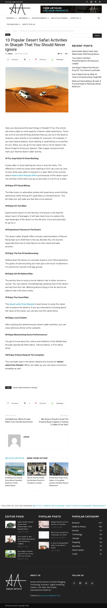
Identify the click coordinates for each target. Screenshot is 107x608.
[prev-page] (34, 490)
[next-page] (38, 490)
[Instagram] (91, 2)
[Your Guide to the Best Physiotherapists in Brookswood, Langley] (10, 539)
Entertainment (39, 18)
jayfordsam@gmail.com (50, 595)
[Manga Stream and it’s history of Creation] (44, 524)
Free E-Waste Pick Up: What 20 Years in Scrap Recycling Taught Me (86, 75)
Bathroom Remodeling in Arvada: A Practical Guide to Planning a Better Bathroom (86, 84)
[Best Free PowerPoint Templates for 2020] (44, 535)
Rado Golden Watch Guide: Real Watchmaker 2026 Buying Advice (85, 52)
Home (7, 31)
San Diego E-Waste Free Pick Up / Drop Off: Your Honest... (25, 553)
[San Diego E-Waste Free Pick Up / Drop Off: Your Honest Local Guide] (10, 553)
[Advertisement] (36, 120)
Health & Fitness (59, 18)
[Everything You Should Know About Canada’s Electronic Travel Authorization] (14, 469)
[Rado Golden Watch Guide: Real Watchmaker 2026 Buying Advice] (10, 524)
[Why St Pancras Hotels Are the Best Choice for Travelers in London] (36, 469)
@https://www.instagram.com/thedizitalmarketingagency (69, 505)
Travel (14, 31)
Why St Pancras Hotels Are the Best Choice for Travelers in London (35, 480)
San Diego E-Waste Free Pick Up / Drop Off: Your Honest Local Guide (86, 69)
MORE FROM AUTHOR (37, 458)
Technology (12, 24)
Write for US (28, 24)
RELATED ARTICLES (14, 458)
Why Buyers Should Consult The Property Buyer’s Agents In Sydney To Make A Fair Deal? (53, 422)
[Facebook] (87, 2)
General (10, 18)
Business (23, 18)
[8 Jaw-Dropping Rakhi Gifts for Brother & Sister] (44, 545)
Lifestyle (74, 18)
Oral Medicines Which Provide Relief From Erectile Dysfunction (19, 420)
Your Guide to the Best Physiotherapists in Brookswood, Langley (85, 61)
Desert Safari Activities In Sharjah (25, 387)
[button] (99, 18)
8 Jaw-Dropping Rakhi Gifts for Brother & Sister (59, 545)
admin (10, 54)
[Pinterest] (95, 2)
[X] (100, 2)
